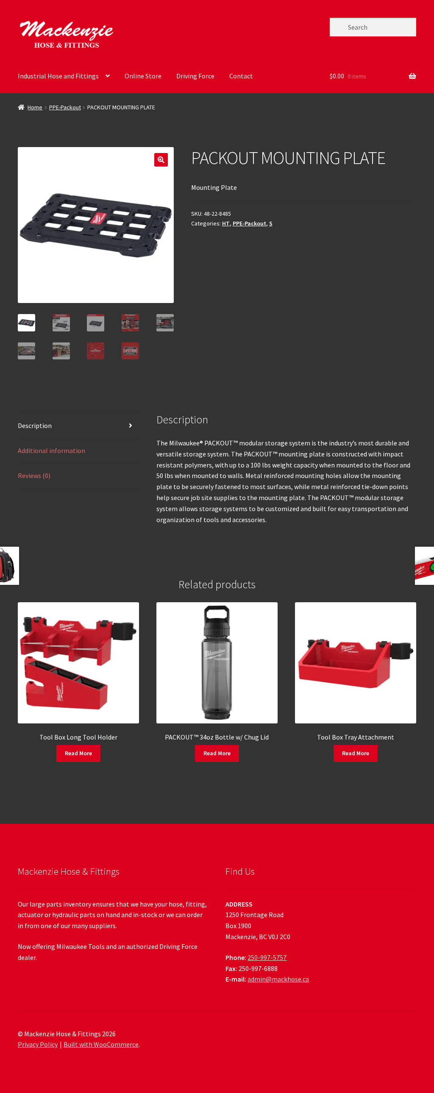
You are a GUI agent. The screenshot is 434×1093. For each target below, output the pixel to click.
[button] (161, 160)
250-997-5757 (267, 957)
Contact (241, 76)
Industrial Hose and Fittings (58, 76)
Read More (78, 753)
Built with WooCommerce (101, 1044)
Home (35, 107)
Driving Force (195, 76)
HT (226, 223)
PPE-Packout (65, 107)
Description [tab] (35, 425)
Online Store (143, 76)
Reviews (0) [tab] (34, 475)
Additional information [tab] (51, 450)
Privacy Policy (38, 1044)
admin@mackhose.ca (278, 979)
